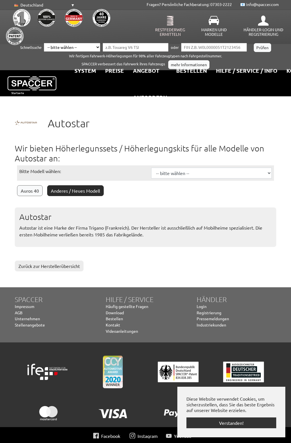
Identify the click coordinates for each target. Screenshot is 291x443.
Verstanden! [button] (231, 423)
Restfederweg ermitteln (170, 32)
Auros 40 (30, 191)
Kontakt (113, 324)
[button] (43, 5)
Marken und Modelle (214, 32)
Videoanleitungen (122, 331)
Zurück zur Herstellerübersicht (49, 266)
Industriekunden (211, 324)
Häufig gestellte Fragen (127, 306)
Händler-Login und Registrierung (263, 32)
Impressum (24, 306)
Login (202, 306)
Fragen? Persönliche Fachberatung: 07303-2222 (189, 4)
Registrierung (209, 312)
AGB (18, 312)
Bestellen (114, 318)
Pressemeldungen (213, 318)
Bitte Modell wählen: (40, 171)
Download (115, 312)
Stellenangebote (30, 324)
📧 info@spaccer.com (259, 4)
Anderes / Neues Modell (75, 191)
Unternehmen (27, 318)
